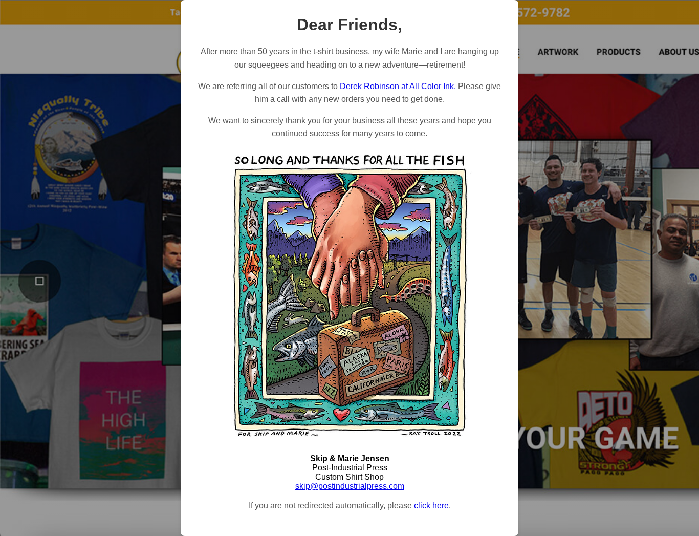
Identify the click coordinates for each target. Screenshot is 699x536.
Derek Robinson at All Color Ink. (398, 86)
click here (431, 505)
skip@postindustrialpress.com (349, 486)
